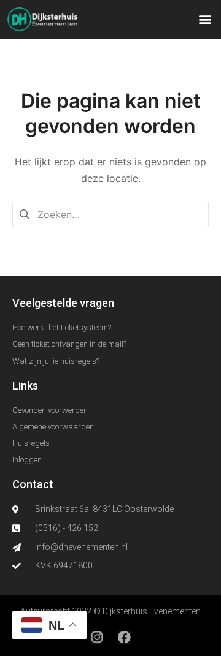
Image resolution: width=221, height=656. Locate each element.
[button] (205, 19)
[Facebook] (124, 637)
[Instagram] (96, 637)
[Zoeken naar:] (110, 214)
